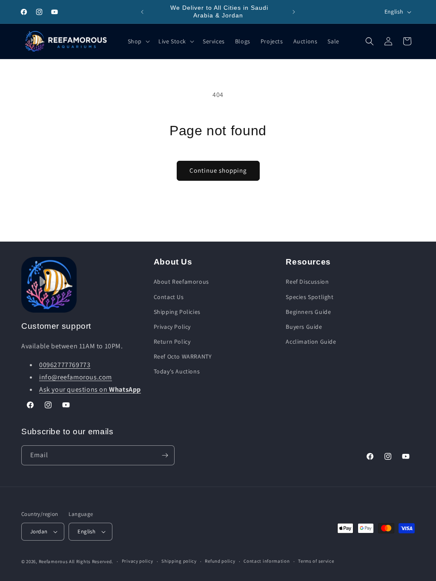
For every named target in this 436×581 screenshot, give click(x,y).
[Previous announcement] (142, 12)
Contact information (267, 561)
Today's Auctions (177, 371)
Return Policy (172, 341)
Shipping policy (179, 561)
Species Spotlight (309, 297)
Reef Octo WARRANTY (183, 356)
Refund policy (220, 561)
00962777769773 (64, 364)
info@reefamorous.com (75, 377)
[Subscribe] (164, 455)
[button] (138, 41)
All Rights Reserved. (91, 561)
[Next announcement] (293, 12)
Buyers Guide (304, 326)
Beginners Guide (308, 312)
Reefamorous (53, 561)
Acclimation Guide (311, 341)
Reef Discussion (307, 281)
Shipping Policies (177, 312)
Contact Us (169, 297)
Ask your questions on (90, 389)
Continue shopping (218, 170)
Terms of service (316, 561)
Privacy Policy (172, 326)
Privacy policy (137, 561)
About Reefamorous (181, 281)
